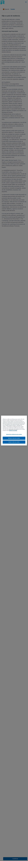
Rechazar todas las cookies (14, 438)
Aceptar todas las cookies (14, 442)
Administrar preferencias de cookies (14, 434)
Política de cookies (13, 430)
